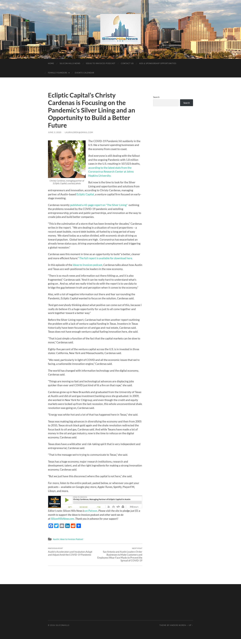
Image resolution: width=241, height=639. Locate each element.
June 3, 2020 (54, 132)
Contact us (127, 63)
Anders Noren (178, 625)
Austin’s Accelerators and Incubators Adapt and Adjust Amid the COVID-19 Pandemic (70, 551)
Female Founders (57, 73)
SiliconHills (62, 625)
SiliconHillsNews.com (62, 518)
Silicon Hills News (70, 63)
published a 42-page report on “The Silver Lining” (99, 205)
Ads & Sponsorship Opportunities (157, 63)
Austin (56, 539)
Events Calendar (84, 73)
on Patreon (91, 510)
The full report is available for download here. (106, 258)
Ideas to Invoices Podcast (100, 63)
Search (156, 97)
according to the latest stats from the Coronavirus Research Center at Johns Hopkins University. (111, 171)
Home (51, 63)
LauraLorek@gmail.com (79, 132)
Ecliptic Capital (85, 194)
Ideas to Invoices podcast (87, 264)
